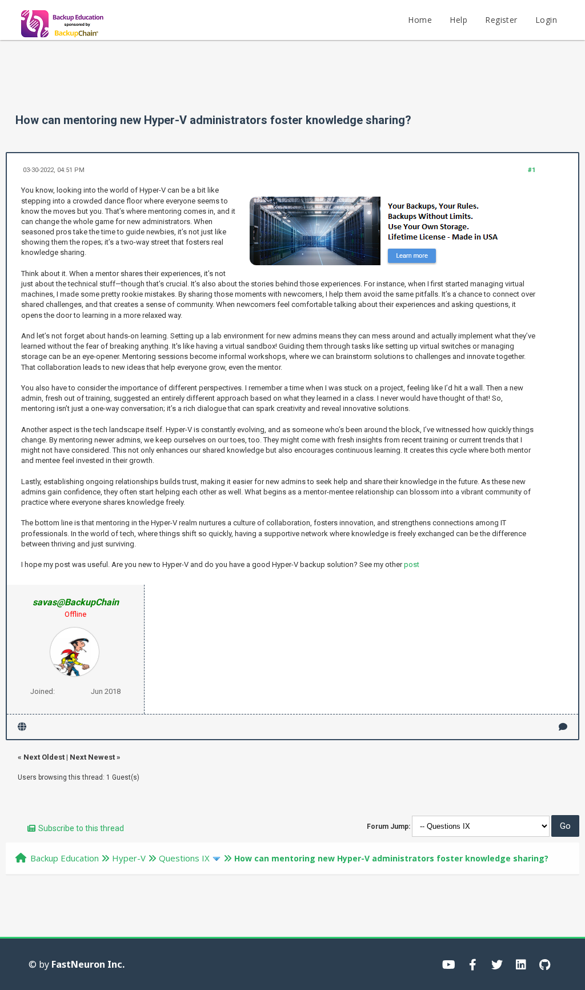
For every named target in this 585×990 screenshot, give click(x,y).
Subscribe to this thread (81, 828)
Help (458, 19)
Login (546, 19)
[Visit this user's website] (22, 726)
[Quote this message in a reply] (563, 726)
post (411, 564)
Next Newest (92, 757)
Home (420, 19)
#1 (531, 170)
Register (501, 19)
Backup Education (64, 858)
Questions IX (184, 858)
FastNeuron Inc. (88, 964)
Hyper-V (129, 858)
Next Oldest (44, 757)
